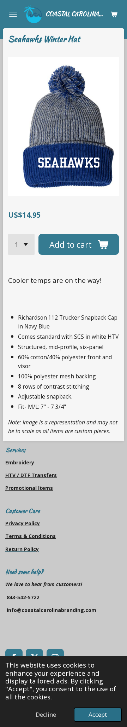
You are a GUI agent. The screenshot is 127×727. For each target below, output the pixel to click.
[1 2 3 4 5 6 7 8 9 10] (21, 244)
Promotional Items (29, 488)
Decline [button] (46, 714)
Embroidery (19, 462)
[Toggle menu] (13, 14)
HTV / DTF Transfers (31, 475)
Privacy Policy (22, 523)
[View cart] (114, 14)
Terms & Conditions (30, 536)
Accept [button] (98, 714)
